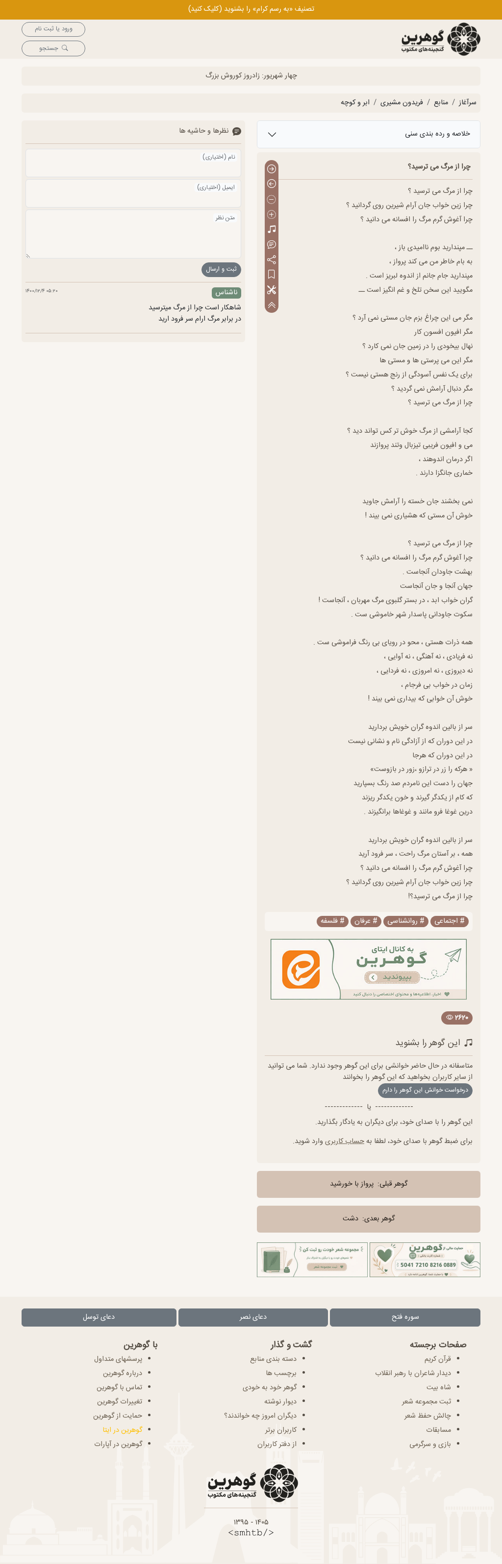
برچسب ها (281, 1373)
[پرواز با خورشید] (271, 169)
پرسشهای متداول (118, 1359)
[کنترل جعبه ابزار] (271, 305)
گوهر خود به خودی (270, 1388)
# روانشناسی (406, 921)
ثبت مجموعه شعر (426, 1402)
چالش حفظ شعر (427, 1416)
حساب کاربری (344, 1141)
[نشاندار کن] (271, 275)
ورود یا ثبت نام (54, 29)
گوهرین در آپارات (118, 1444)
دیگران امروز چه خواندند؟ (260, 1416)
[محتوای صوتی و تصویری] (271, 230)
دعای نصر (253, 1317)
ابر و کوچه (355, 103)
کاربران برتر (281, 1430)
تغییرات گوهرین (119, 1402)
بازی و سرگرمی (430, 1444)
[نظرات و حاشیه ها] (271, 245)
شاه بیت (439, 1388)
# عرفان (365, 921)
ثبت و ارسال (221, 269)
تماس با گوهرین (119, 1388)
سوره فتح (405, 1317)
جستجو (48, 49)
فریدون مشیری (401, 103)
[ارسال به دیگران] (271, 260)
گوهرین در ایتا (122, 1430)
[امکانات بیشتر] (271, 290)
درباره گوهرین (122, 1373)
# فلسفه (333, 921)
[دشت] (271, 184)
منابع (441, 103)
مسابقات (438, 1430)
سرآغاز (468, 103)
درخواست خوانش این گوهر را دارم (425, 1090)
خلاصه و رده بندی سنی (437, 134)
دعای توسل (99, 1317)
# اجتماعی (449, 921)
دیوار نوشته (280, 1402)
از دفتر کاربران (277, 1444)
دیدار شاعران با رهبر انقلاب (413, 1373)
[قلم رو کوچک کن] (271, 200)
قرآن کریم (438, 1359)
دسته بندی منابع (273, 1359)
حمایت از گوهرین (117, 1416)
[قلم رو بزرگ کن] (271, 215)
